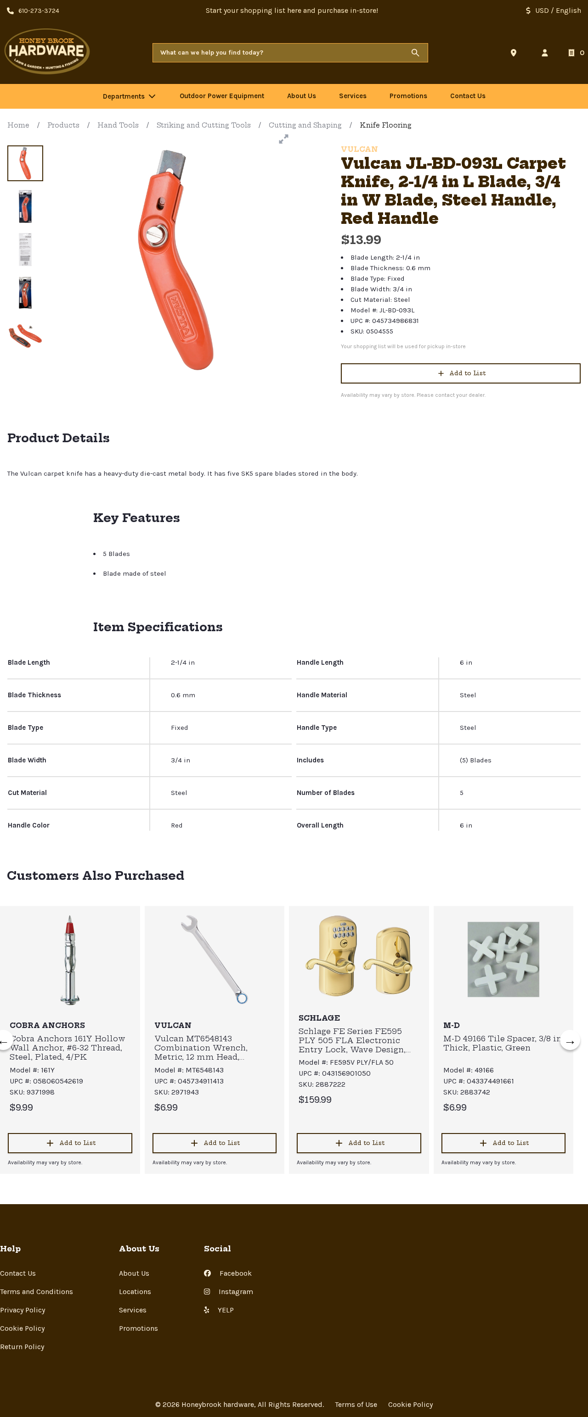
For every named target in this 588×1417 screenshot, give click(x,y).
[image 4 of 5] (25, 293)
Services (133, 1310)
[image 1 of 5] (25, 163)
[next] (570, 1040)
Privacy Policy (22, 1310)
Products (63, 125)
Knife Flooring (386, 125)
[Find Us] (515, 52)
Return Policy (22, 1346)
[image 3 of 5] (25, 249)
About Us (134, 1273)
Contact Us (18, 1273)
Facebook (235, 1273)
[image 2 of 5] (25, 206)
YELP (225, 1310)
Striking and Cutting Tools (204, 125)
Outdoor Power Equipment (222, 96)
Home (18, 125)
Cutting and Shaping (305, 125)
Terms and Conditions (36, 1291)
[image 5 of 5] (25, 336)
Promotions (138, 1328)
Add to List (467, 373)
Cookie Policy (22, 1328)
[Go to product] (70, 960)
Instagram (235, 1291)
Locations (135, 1291)
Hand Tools (118, 125)
